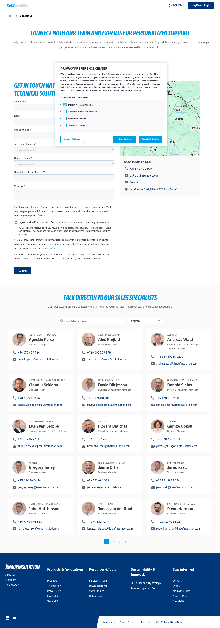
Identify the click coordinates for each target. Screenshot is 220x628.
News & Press (180, 596)
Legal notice (109, 622)
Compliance (12, 585)
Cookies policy (145, 622)
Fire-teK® (52, 596)
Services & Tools (98, 580)
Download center (98, 586)
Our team (11, 580)
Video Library (96, 591)
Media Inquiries (181, 591)
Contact (177, 580)
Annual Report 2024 (143, 588)
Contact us (26, 16)
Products (52, 580)
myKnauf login (201, 5)
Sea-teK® (52, 601)
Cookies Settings (72, 139)
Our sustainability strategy (146, 583)
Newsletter (179, 601)
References (95, 596)
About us (11, 574)
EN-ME (175, 5)
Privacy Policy (126, 622)
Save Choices (125, 139)
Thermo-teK (54, 586)
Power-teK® (54, 591)
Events (177, 586)
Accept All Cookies (150, 139)
